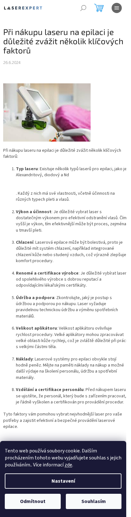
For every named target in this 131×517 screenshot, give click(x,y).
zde (68, 464)
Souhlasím (93, 501)
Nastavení (63, 481)
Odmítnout (32, 501)
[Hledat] (83, 8)
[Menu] (116, 8)
